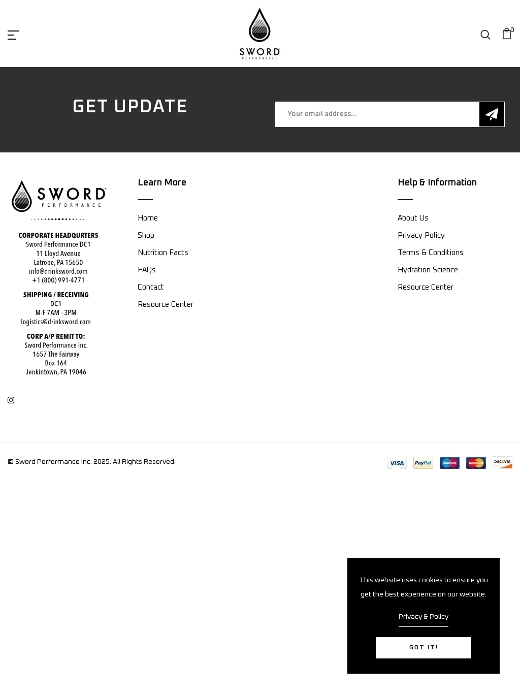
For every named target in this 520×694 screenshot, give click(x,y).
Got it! (423, 648)
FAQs (147, 270)
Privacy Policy (421, 235)
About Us (413, 218)
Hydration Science (428, 270)
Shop (146, 235)
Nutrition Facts (163, 253)
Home (148, 218)
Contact (151, 287)
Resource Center (165, 304)
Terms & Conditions (431, 253)
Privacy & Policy (423, 616)
